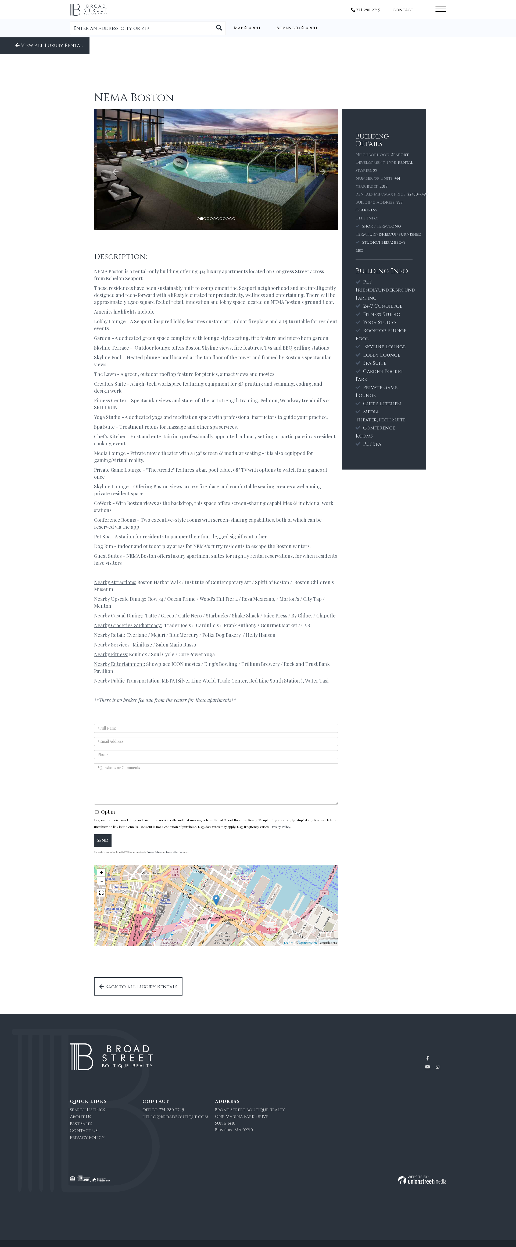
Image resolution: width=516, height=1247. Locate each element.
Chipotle (326, 615)
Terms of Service (174, 851)
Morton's (290, 599)
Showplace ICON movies (173, 664)
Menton (102, 606)
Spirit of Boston (272, 582)
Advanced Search (296, 28)
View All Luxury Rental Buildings (51, 48)
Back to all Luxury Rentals (140, 986)
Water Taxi (317, 680)
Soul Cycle (162, 654)
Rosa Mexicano (258, 599)
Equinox (138, 654)
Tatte (151, 615)
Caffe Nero (190, 615)
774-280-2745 (367, 10)
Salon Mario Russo (176, 644)
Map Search (247, 28)
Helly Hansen (260, 635)
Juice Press (275, 615)
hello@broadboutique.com (175, 1117)
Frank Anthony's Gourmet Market (260, 625)
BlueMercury (183, 635)
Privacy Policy (280, 827)
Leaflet (288, 943)
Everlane (137, 635)
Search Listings (87, 1110)
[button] (219, 28)
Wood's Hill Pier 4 (219, 599)
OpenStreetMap (309, 943)
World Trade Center (224, 680)
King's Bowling (220, 664)
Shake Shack (245, 615)
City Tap (312, 599)
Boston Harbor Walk (159, 582)
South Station (285, 680)
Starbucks (217, 615)
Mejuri (158, 635)
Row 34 (155, 599)
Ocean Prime (181, 599)
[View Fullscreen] (101, 893)
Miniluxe (142, 644)
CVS (305, 625)
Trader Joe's (177, 625)
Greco (167, 615)
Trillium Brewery (260, 664)
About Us (80, 1117)
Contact (403, 10)
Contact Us (84, 1131)
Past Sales (81, 1124)
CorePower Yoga (196, 654)
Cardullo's (207, 625)
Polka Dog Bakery (222, 635)
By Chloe (301, 615)
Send (102, 840)
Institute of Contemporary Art (218, 582)
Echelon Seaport (125, 278)
